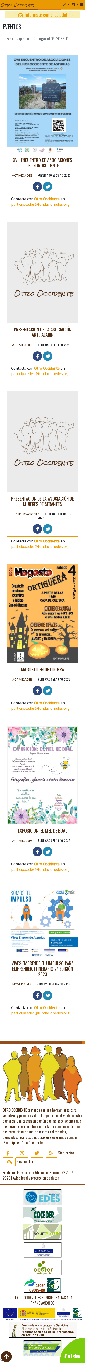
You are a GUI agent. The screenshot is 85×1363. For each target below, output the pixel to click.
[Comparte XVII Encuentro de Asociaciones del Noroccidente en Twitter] (47, 186)
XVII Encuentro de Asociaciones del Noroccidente (42, 163)
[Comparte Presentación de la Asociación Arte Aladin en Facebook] (37, 356)
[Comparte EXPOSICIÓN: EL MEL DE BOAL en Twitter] (47, 851)
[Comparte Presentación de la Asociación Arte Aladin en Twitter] (47, 356)
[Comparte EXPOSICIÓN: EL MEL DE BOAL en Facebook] (37, 851)
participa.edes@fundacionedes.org (40, 204)
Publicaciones (27, 514)
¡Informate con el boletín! (45, 14)
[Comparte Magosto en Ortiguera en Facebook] (37, 690)
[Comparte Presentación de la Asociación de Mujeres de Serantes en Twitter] (47, 529)
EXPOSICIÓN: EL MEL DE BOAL (42, 830)
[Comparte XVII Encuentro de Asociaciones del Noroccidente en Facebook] (37, 186)
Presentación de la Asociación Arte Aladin (42, 332)
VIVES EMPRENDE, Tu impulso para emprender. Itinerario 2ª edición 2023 (43, 969)
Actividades (22, 175)
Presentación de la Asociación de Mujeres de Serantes (42, 501)
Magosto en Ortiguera (42, 669)
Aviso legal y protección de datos (36, 1178)
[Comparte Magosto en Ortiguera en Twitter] (47, 690)
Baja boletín (24, 1161)
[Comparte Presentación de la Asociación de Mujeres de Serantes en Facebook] (37, 529)
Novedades (22, 984)
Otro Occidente (47, 198)
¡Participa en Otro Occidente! (23, 1142)
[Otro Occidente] (31, 4)
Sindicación (65, 1153)
